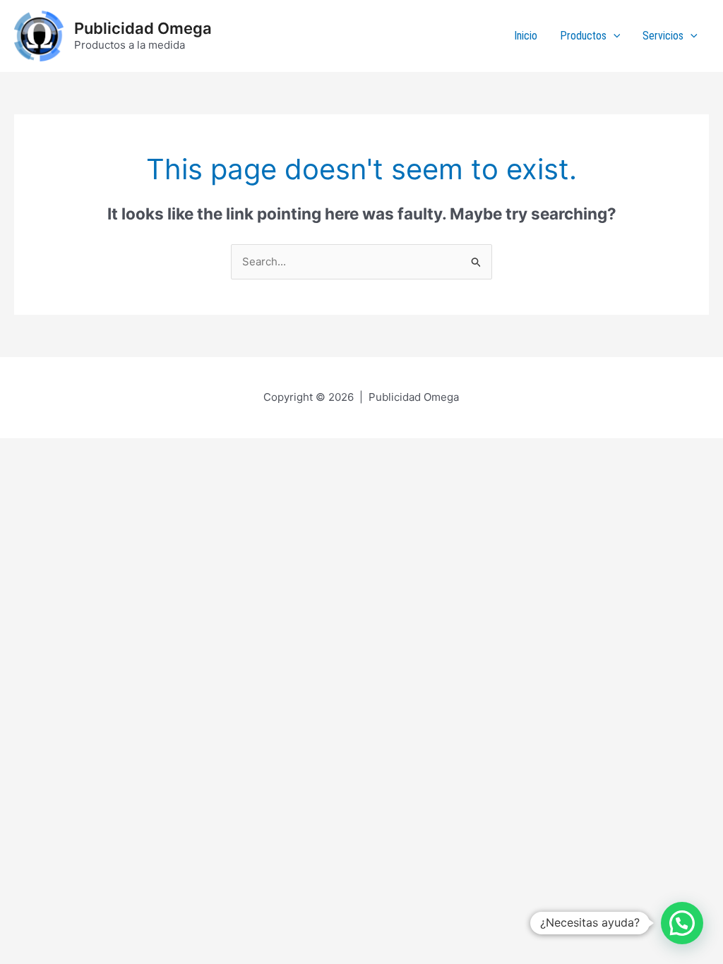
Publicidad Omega (143, 28)
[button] (682, 923)
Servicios (663, 35)
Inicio (525, 35)
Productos (583, 35)
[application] (614, 36)
